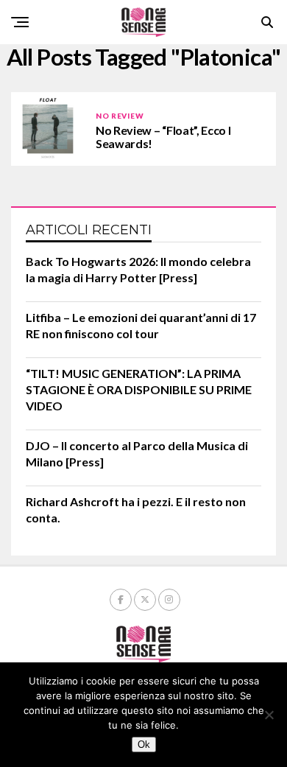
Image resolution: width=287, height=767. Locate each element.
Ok (144, 744)
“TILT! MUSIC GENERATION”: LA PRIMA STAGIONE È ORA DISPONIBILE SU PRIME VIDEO (139, 389)
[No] (268, 714)
